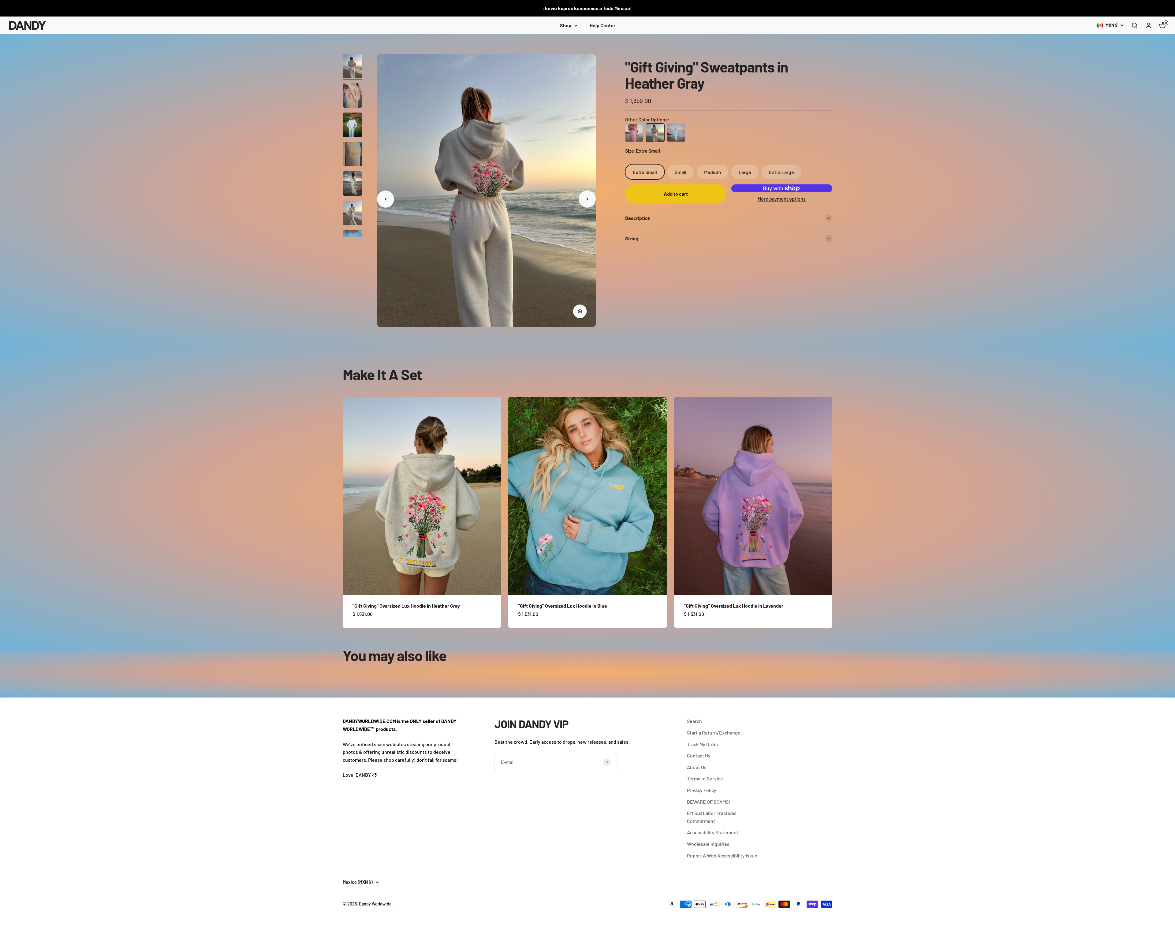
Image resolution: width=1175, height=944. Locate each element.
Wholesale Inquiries (708, 844)
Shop (565, 25)
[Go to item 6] (352, 214)
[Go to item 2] (352, 96)
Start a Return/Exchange (713, 732)
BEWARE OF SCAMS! (708, 802)
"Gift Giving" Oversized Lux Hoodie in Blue (562, 606)
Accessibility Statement (712, 832)
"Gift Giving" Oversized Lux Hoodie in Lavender (733, 606)
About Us (697, 767)
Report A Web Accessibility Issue (722, 855)
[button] (1134, 25)
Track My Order (702, 744)
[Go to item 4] (352, 155)
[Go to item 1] (352, 67)
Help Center (602, 25)
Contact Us (699, 755)
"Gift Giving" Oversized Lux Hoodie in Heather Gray (406, 606)
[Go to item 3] (352, 126)
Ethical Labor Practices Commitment (712, 817)
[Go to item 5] (352, 184)
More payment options (782, 199)
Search (694, 721)
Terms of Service (705, 778)
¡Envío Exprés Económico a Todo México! (587, 8)
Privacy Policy (701, 790)
